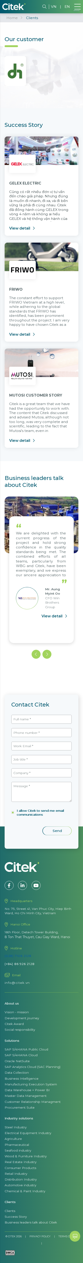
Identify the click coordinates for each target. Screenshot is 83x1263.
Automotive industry (20, 1185)
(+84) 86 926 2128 (20, 964)
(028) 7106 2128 (18, 956)
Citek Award (14, 1024)
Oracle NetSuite (17, 1061)
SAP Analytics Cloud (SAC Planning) (32, 1067)
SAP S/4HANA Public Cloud (26, 1049)
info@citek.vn (17, 983)
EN (67, 6)
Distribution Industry (21, 1179)
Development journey (22, 1018)
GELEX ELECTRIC (25, 183)
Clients (10, 1211)
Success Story (16, 1216)
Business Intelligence (22, 1078)
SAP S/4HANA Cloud (21, 1055)
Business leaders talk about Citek (31, 1222)
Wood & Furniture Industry (26, 1156)
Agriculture (13, 1139)
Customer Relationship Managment (33, 1102)
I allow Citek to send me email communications (40, 812)
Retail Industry (16, 1173)
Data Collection (17, 1072)
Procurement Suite (20, 1107)
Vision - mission (17, 1012)
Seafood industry (18, 1150)
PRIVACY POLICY (40, 1236)
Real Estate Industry (20, 1162)
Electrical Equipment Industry (28, 1133)
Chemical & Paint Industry (25, 1191)
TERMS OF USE (67, 1236)
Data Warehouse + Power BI (27, 1090)
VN (53, 6)
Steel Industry (16, 1127)
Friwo (16, 289)
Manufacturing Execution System (31, 1084)
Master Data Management (26, 1096)
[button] (36, 654)
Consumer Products (20, 1168)
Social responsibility (20, 1029)
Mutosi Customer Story (35, 395)
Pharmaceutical (17, 1145)
